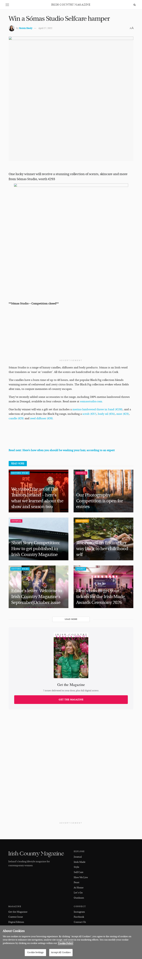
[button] (7, 5)
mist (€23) (122, 413)
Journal (81, 473)
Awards (80, 569)
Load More (71, 619)
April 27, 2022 (45, 28)
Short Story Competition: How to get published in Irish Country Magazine (35, 548)
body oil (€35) (106, 413)
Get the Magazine (71, 699)
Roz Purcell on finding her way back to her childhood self (102, 548)
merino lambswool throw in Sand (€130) (97, 409)
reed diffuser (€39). (42, 418)
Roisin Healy (25, 28)
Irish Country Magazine (70, 5)
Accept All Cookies (60, 952)
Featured (82, 521)
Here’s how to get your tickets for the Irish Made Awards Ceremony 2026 (100, 596)
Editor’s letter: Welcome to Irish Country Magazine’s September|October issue (36, 596)
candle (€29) (16, 418)
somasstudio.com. (91, 401)
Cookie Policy (65, 943)
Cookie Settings (35, 952)
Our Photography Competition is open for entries (99, 500)
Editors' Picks (20, 473)
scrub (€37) (89, 413)
